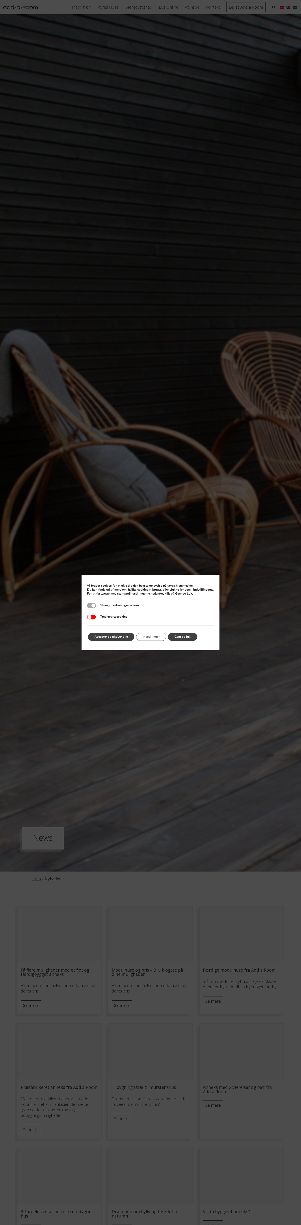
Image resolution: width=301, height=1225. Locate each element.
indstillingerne (203, 590)
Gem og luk (183, 637)
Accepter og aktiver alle (111, 637)
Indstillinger (151, 637)
